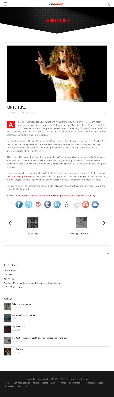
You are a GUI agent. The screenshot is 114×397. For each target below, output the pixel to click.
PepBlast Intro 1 (19, 327)
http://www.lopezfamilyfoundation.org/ (76, 195)
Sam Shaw (8, 274)
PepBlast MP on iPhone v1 (23, 315)
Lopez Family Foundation (22, 176)
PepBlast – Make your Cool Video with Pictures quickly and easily (32, 283)
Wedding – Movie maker (81, 233)
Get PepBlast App (22, 383)
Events (54, 383)
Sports (45, 383)
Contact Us (22, 386)
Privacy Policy (73, 379)
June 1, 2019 (11, 113)
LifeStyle (90, 383)
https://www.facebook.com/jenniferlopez (36, 195)
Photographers (76, 383)
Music (36, 383)
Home (8, 383)
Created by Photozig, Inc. (38, 379)
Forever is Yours (11, 270)
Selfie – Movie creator (13, 287)
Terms (85, 379)
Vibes (100, 383)
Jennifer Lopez (18, 349)
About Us (9, 386)
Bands (63, 383)
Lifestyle (31, 113)
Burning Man (9, 279)
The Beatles (32, 233)
